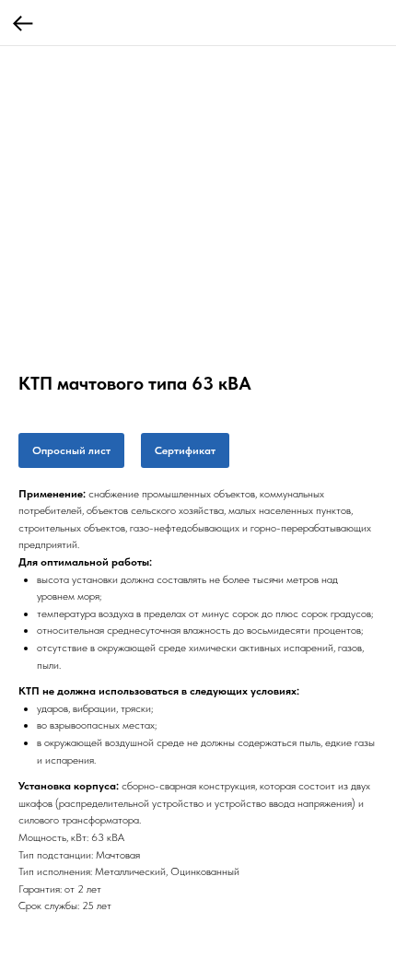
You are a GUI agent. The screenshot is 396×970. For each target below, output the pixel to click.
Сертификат (185, 450)
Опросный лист (71, 450)
